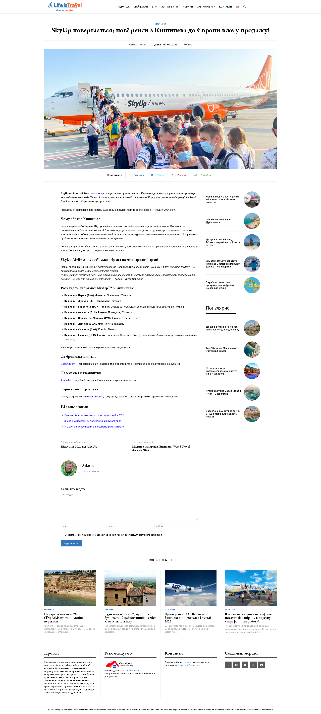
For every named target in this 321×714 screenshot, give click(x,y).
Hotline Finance (94, 396)
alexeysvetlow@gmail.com (187, 665)
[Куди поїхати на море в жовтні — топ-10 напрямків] (252, 392)
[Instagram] (236, 665)
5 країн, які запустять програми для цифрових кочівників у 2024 (220, 285)
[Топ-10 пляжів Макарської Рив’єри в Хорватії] (252, 349)
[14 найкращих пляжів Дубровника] (252, 221)
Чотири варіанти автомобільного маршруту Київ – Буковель (221, 371)
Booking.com (68, 363)
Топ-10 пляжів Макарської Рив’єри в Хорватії (221, 349)
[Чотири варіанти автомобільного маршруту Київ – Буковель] (252, 371)
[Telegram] (245, 665)
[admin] (69, 468)
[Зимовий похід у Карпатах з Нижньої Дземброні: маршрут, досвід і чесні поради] (252, 264)
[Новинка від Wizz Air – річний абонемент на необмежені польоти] (252, 199)
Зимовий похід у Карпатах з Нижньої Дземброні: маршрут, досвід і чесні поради (223, 264)
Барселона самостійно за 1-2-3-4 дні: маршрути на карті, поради (223, 414)
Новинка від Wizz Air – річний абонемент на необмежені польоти (222, 199)
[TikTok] (253, 665)
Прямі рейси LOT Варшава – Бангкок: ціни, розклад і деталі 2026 (188, 617)
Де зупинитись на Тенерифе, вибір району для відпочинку (222, 328)
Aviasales (66, 380)
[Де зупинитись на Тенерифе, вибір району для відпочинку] (252, 328)
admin (143, 44)
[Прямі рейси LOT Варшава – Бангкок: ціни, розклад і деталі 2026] (191, 588)
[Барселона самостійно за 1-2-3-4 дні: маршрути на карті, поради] (252, 414)
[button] (244, 7)
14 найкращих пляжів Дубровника (218, 221)
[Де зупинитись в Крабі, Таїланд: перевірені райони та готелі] (252, 242)
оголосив (95, 193)
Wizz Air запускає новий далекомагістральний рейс (94, 426)
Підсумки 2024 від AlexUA (79, 446)
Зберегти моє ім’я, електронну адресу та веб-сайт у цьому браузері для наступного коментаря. (113, 535)
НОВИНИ (160, 24)
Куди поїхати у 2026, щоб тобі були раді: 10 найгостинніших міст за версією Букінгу (130, 617)
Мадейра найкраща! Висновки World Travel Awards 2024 (161, 448)
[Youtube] (261, 665)
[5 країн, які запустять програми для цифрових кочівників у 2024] (252, 285)
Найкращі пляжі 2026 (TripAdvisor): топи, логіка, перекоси (64, 617)
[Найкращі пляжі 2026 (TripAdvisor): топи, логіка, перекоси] (70, 588)
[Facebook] (228, 665)
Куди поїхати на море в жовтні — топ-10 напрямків (223, 392)
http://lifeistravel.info (91, 471)
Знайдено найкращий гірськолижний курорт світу (92, 420)
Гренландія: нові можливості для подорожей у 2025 (94, 415)
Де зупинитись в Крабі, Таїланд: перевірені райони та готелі (223, 242)
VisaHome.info (133, 670)
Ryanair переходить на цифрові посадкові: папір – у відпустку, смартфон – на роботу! (248, 617)
